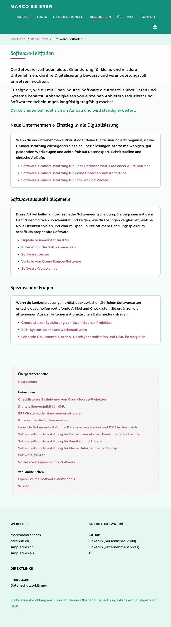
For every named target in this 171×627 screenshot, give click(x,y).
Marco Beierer (31, 6)
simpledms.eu (22, 553)
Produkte (22, 17)
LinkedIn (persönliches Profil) (112, 541)
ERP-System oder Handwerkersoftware (54, 330)
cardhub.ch (19, 541)
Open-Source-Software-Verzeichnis (46, 479)
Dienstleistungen (68, 17)
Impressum (19, 580)
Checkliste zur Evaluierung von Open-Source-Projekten (66, 323)
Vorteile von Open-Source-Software (51, 261)
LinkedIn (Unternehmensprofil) (114, 547)
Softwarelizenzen (35, 254)
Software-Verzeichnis (39, 268)
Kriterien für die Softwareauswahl (49, 247)
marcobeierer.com (25, 535)
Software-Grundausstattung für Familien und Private (64, 180)
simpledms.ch (22, 547)
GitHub (94, 535)
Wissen (24, 486)
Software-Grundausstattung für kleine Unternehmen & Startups (73, 173)
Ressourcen (100, 17)
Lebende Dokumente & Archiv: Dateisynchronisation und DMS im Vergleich (83, 337)
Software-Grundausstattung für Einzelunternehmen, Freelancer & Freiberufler (85, 166)
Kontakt (148, 17)
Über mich (126, 17)
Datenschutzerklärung (28, 585)
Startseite (18, 39)
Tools (42, 17)
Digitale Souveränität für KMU (45, 240)
